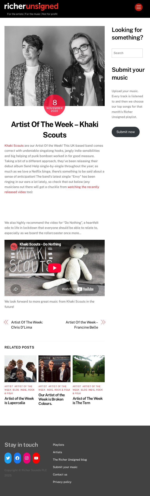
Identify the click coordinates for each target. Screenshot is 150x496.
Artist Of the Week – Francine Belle (82, 324)
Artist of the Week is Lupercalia (19, 400)
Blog (16, 389)
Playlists (58, 444)
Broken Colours (50, 401)
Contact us (60, 474)
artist (8, 386)
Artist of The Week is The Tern (88, 400)
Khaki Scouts (14, 145)
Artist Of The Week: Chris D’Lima (27, 324)
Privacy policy (62, 481)
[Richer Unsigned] (31, 9)
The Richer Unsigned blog (70, 459)
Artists (57, 452)
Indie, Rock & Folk (58, 389)
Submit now (125, 132)
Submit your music (65, 467)
